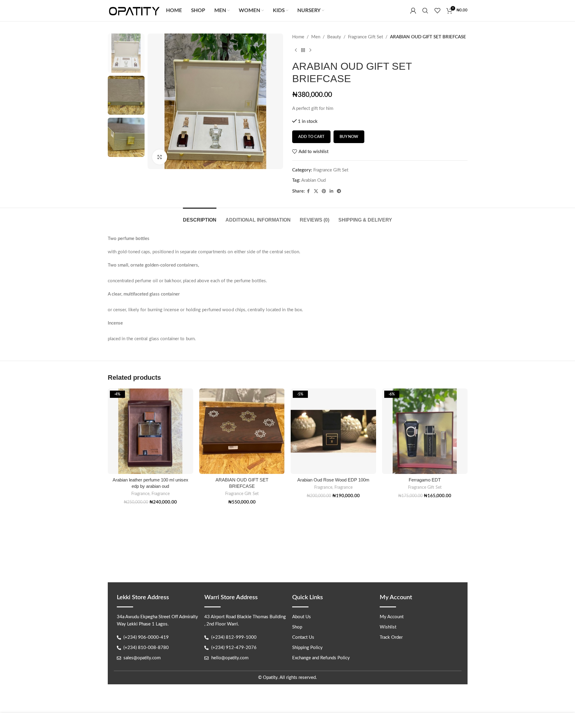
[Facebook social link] (308, 191)
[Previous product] (295, 50)
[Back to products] (303, 50)
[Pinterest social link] (324, 191)
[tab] (199, 217)
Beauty (334, 37)
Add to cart (311, 137)
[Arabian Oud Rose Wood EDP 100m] (333, 431)
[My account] (413, 11)
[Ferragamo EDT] (425, 431)
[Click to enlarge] (159, 157)
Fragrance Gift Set (365, 37)
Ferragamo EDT (425, 479)
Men (315, 37)
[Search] (425, 11)
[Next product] (310, 50)
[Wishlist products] (437, 11)
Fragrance (140, 494)
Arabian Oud (313, 180)
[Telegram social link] (339, 191)
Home (298, 37)
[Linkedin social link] (331, 191)
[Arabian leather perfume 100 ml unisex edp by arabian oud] (150, 431)
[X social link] (316, 191)
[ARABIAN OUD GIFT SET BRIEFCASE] (242, 431)
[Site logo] (134, 10)
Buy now (349, 137)
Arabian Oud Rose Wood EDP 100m (333, 479)
